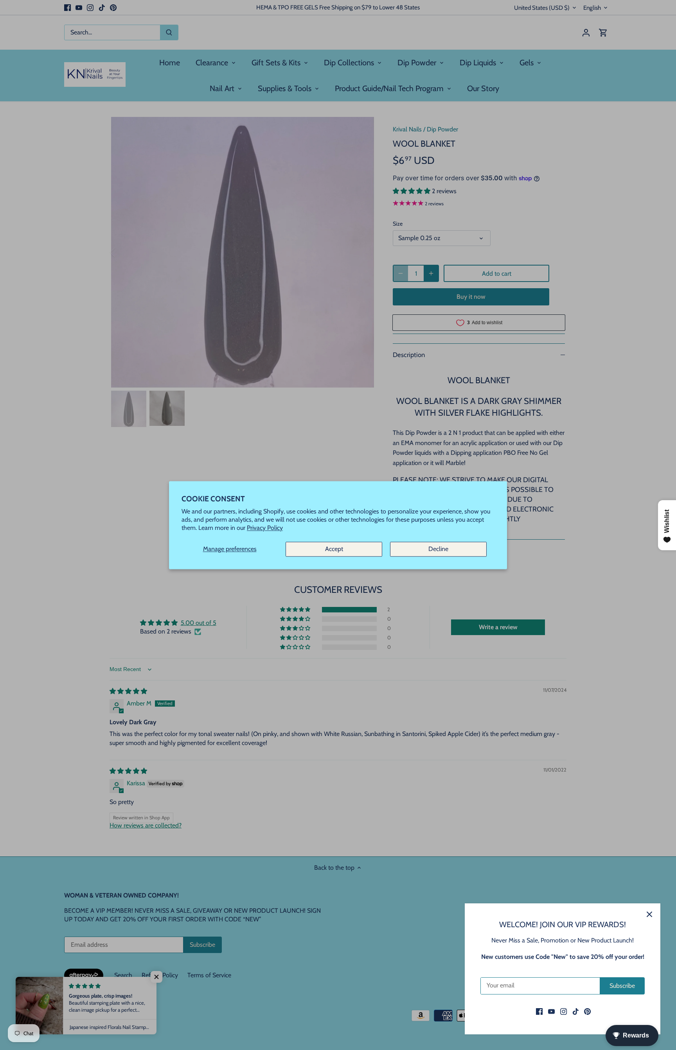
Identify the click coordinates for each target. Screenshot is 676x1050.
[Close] (649, 914)
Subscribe (622, 985)
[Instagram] (563, 1011)
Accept (334, 549)
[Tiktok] (575, 1011)
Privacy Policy (265, 527)
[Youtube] (551, 1011)
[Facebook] (539, 1011)
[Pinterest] (587, 1011)
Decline (438, 549)
